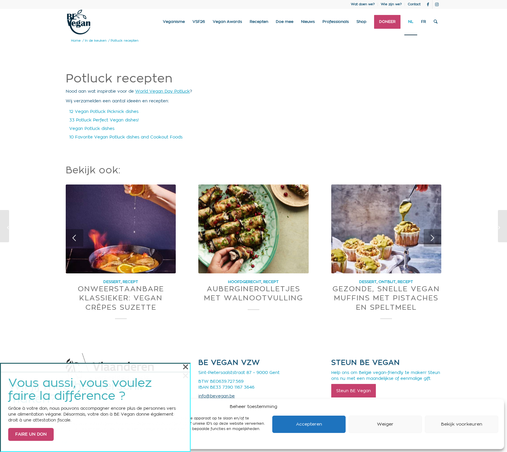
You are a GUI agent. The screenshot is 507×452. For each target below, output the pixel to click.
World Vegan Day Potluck (162, 91)
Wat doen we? (363, 4)
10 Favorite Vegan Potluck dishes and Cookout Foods (125, 137)
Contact (414, 4)
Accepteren (309, 424)
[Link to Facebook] (428, 4)
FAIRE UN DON (31, 434)
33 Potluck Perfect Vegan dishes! (104, 120)
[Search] (435, 22)
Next (432, 238)
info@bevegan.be (216, 396)
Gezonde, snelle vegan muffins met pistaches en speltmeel (386, 298)
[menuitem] (363, 4)
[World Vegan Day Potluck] (4, 226)
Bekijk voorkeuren (461, 424)
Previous (74, 238)
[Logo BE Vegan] (79, 22)
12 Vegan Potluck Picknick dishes (103, 112)
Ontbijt (387, 282)
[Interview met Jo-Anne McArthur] (502, 226)
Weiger (385, 424)
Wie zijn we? (391, 4)
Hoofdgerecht (244, 282)
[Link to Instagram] (436, 4)
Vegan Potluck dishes (91, 129)
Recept (130, 282)
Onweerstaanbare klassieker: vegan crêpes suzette (121, 298)
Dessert (112, 282)
